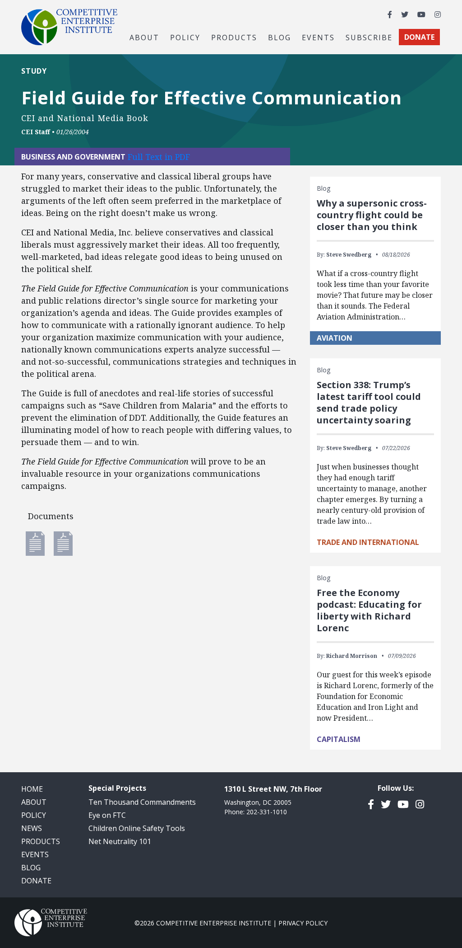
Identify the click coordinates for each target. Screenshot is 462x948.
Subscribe (369, 37)
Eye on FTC (107, 815)
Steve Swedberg (348, 254)
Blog (279, 37)
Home (32, 789)
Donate (36, 881)
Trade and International (368, 542)
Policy (33, 815)
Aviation (334, 338)
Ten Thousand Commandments (142, 802)
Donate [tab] (419, 37)
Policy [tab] (185, 37)
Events (318, 37)
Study (34, 71)
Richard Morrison (351, 656)
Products (40, 841)
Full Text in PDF (159, 156)
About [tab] (144, 37)
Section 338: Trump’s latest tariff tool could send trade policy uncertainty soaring (369, 402)
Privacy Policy (303, 923)
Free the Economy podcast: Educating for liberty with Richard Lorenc (369, 610)
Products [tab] (234, 37)
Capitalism (338, 739)
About (33, 802)
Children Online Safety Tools (136, 828)
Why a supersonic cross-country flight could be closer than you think (372, 215)
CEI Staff (35, 131)
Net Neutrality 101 (119, 841)
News (31, 828)
